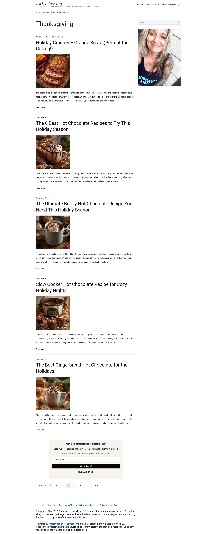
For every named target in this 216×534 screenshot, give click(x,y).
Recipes (140, 4)
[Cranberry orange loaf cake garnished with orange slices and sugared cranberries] (86, 71)
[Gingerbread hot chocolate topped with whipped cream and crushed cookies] (86, 393)
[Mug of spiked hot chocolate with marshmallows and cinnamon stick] (86, 232)
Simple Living (173, 4)
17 (90, 485)
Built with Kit (85, 472)
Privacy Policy (51, 505)
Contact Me (39, 505)
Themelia (69, 523)
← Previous (41, 485)
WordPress (55, 523)
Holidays (161, 4)
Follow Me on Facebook (88, 505)
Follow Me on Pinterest (68, 505)
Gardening (150, 4)
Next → (97, 485)
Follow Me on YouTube (109, 505)
